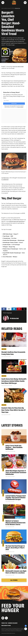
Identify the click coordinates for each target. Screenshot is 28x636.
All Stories (13, 580)
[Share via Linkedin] (13, 309)
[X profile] (6, 618)
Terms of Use (4, 623)
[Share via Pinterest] (19, 309)
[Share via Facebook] (3, 309)
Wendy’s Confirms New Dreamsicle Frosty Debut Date (13, 353)
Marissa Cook (17, 8)
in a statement (4, 179)
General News (3, 468)
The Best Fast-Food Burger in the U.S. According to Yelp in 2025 (15, 548)
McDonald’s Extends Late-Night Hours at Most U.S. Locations (16, 572)
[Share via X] (24, 309)
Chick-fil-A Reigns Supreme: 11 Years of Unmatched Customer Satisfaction (16, 472)
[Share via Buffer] (8, 309)
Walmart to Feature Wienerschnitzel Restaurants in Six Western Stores (15, 523)
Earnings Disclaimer (12, 623)
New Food (5, 48)
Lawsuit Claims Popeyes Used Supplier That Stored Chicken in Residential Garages (16, 497)
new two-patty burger (18, 66)
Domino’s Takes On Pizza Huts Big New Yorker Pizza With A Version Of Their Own (13, 410)
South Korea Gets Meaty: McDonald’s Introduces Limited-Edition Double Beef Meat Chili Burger (13, 381)
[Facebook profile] (2, 618)
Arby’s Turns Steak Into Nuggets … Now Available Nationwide (14, 447)
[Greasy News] (14, 3)
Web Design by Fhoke (6, 625)
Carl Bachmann (5, 177)
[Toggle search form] (25, 2)
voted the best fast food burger (16, 221)
